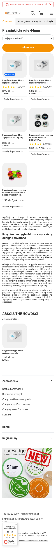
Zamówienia (10, 381)
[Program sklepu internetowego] (28, 541)
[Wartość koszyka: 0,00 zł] (41, 13)
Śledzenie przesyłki (12, 394)
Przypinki (38, 21)
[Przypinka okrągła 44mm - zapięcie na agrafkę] (14, 336)
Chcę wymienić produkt (15, 409)
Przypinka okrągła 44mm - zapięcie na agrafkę (13, 81)
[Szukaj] (33, 13)
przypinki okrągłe (27, 264)
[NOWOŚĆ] (28, 473)
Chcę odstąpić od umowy (16, 404)
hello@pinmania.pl (30, 514)
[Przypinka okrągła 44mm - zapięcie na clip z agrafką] (14, 120)
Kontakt (6, 414)
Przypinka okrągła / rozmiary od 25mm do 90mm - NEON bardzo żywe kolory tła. (14, 192)
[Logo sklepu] (13, 13)
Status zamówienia (12, 388)
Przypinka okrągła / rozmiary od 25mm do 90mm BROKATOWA (41, 137)
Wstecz (8, 21)
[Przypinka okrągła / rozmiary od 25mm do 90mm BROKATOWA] (41, 120)
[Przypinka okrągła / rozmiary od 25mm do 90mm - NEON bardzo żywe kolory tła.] (14, 175)
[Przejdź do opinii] (9, 87)
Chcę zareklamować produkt (17, 399)
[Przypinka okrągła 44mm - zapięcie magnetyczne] (41, 65)
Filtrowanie (28, 47)
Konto (6, 426)
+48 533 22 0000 (10, 514)
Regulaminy (9, 438)
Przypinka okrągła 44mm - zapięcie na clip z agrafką (13, 136)
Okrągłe (49, 21)
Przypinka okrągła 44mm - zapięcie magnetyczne (40, 81)
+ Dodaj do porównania (12, 99)
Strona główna (24, 21)
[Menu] (51, 13)
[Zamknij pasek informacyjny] (50, 4)
